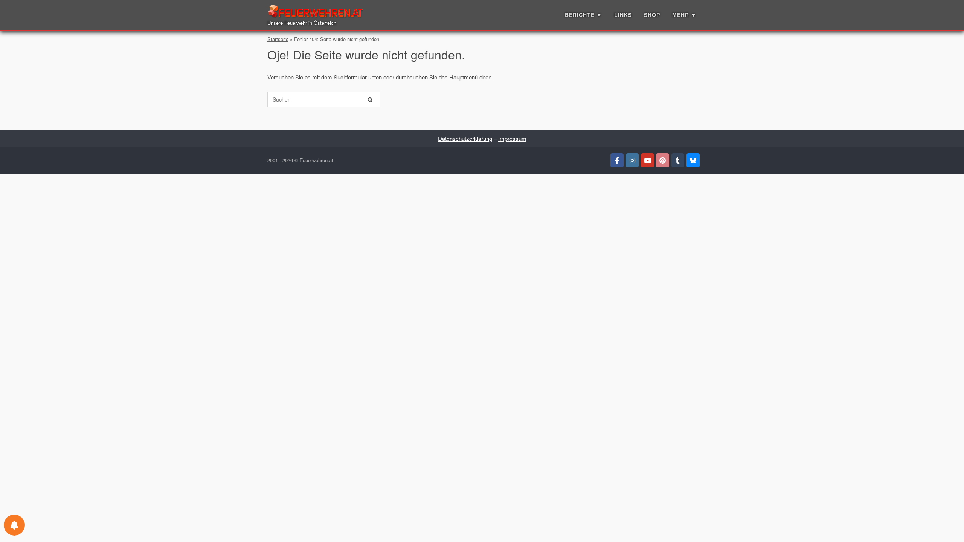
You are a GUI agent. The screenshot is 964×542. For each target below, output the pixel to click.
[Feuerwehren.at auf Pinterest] (662, 160)
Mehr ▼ (684, 14)
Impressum (512, 138)
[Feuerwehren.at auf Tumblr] (678, 160)
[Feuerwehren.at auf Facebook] (617, 160)
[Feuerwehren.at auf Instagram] (632, 160)
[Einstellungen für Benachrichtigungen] (14, 525)
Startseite (277, 39)
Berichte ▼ (583, 14)
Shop (652, 14)
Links (623, 14)
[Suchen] (370, 99)
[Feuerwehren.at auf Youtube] (647, 160)
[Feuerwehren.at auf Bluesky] (693, 160)
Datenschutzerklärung (465, 138)
